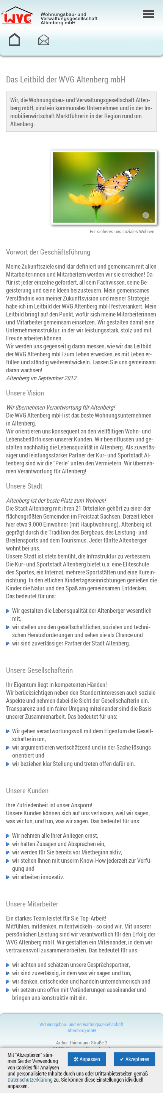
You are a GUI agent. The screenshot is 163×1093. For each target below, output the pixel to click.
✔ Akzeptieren (134, 1059)
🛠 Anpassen (87, 1059)
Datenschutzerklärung (30, 1079)
